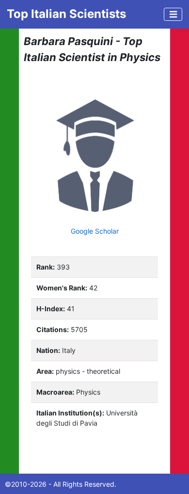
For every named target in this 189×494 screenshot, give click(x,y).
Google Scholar (95, 231)
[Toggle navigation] (173, 14)
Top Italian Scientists (66, 14)
